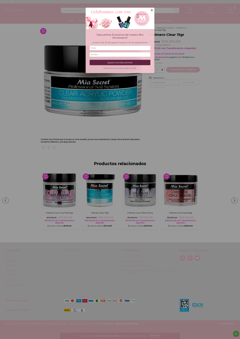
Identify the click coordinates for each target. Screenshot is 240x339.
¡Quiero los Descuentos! (120, 62)
